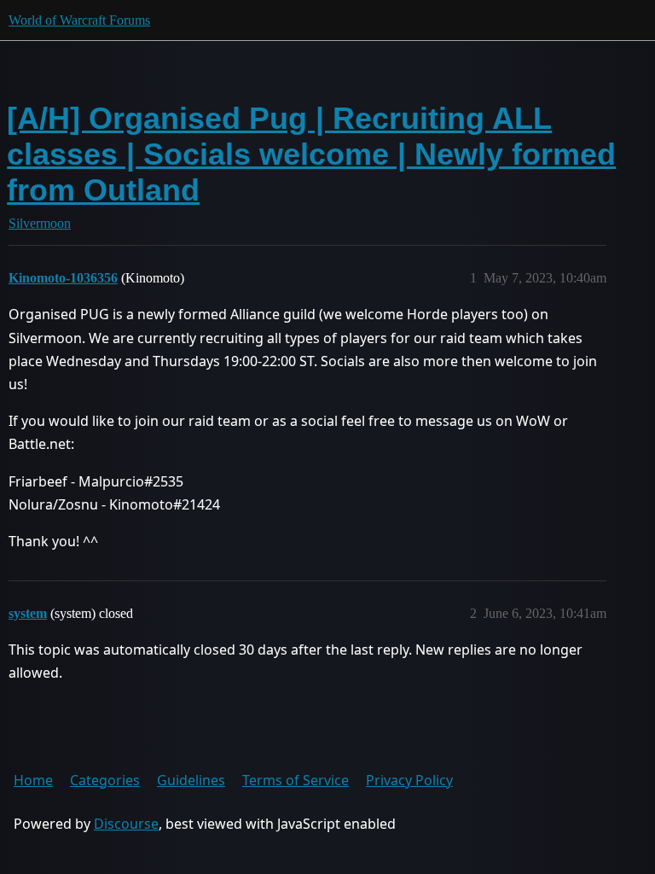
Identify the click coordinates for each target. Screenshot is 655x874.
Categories (105, 780)
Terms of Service (295, 780)
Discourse (126, 823)
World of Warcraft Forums (79, 20)
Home (33, 780)
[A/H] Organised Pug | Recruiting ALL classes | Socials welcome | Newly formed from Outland (311, 154)
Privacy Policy (409, 780)
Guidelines (191, 780)
